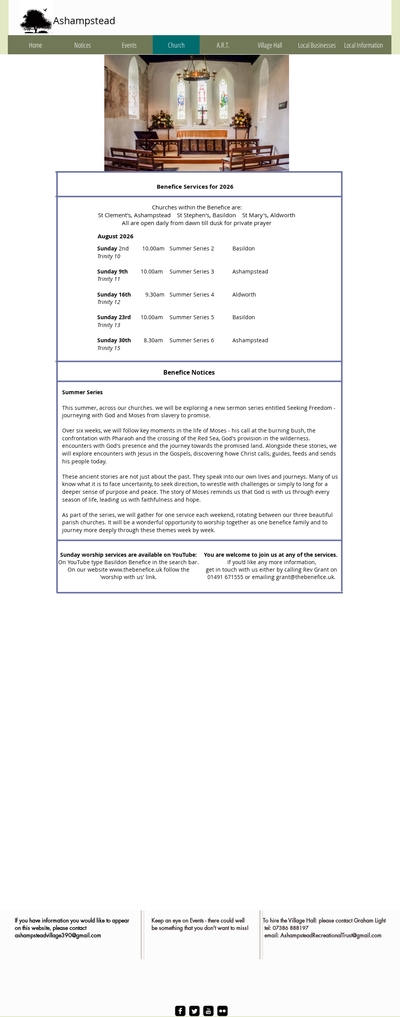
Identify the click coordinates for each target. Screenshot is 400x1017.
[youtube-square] (208, 1011)
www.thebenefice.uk (135, 569)
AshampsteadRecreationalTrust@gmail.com (331, 935)
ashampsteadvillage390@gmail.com (58, 935)
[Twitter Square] (194, 1011)
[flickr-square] (222, 1011)
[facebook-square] (180, 1011)
